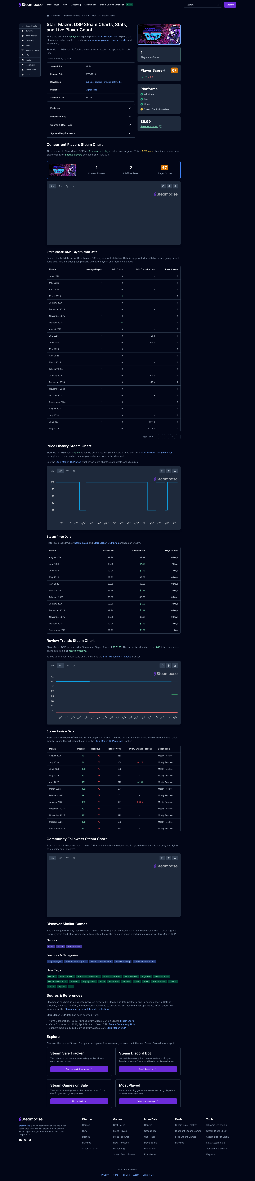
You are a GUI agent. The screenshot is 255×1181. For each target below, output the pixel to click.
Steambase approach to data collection (87, 1009)
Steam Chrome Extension (112, 4)
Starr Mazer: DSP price (68, 461)
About (136, 1174)
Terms (115, 1174)
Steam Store (127, 1020)
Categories (150, 1130)
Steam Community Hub (122, 1024)
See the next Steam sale (77, 1069)
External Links (58, 116)
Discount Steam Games (188, 1130)
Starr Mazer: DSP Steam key (157, 452)
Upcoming (76, 4)
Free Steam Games (185, 1136)
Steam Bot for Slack (217, 1136)
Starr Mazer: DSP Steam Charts (99, 15)
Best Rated (119, 1124)
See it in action (146, 1069)
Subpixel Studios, (94, 82)
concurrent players (98, 40)
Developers (150, 1142)
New (65, 4)
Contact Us (148, 1174)
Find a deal (77, 1101)
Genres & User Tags (61, 124)
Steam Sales (90, 4)
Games (56, 15)
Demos (86, 1136)
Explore (230, 4)
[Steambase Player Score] (164, 70)
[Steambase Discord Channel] (20, 1140)
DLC (84, 1130)
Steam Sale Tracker (186, 1124)
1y (67, 186)
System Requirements (62, 133)
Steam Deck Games (124, 1154)
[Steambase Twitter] (30, 1140)
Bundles (86, 1142)
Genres (148, 1124)
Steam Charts (90, 1148)
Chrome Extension (216, 1124)
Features (55, 108)
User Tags (149, 1136)
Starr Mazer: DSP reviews (117, 656)
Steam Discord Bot (216, 1130)
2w (52, 186)
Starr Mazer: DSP (107, 36)
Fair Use (126, 1174)
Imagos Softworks (113, 82)
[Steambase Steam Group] (25, 1140)
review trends (118, 40)
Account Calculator (217, 1148)
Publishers (150, 1148)
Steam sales (81, 542)
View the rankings (146, 1101)
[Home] (48, 15)
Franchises (150, 1154)
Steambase (24, 1125)
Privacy (105, 1174)
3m (60, 186)
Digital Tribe (91, 89)
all (74, 186)
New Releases (121, 1142)
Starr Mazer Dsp (72, 15)
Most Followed (121, 1136)
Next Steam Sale (215, 1142)
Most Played (53, 4)
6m (60, 470)
